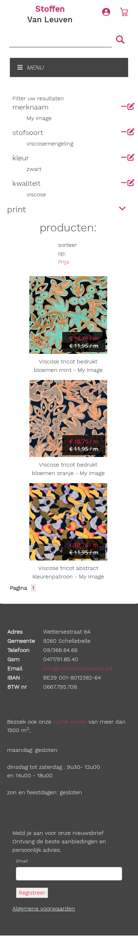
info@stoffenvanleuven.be (78, 668)
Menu (34, 67)
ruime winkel (70, 721)
